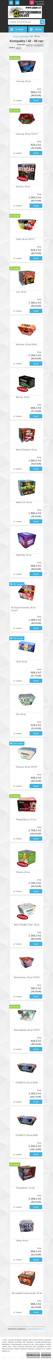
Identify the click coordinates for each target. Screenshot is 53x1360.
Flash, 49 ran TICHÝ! (25, 239)
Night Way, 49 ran (23, 555)
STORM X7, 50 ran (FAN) (27, 1135)
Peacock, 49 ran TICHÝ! (26, 767)
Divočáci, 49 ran (23, 187)
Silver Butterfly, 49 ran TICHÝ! (27, 1030)
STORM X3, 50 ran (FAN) (27, 1083)
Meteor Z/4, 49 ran (24, 502)
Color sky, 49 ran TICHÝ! (27, 134)
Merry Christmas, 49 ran (26, 450)
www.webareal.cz (35, 1329)
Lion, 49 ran (21, 292)
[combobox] (30, 45)
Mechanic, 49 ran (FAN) (26, 344)
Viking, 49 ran (22, 1241)
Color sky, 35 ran (23, 81)
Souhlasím (46, 1355)
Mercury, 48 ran (22, 397)
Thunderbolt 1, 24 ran (25, 1188)
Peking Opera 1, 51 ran (26, 820)
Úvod (15, 36)
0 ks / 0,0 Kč (39, 2)
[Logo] (25, 12)
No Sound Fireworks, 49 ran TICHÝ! (23, 609)
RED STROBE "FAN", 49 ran (26, 925)
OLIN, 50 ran (21, 662)
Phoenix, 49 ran (23, 872)
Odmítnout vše (33, 1355)
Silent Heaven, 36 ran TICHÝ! (27, 977)
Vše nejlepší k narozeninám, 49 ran (26, 1293)
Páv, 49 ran (21, 714)
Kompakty (24, 36)
